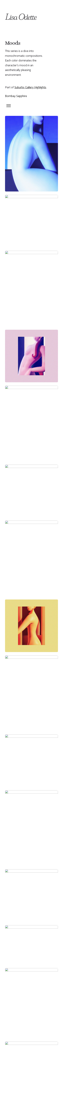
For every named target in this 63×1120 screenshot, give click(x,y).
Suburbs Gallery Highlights (30, 87)
